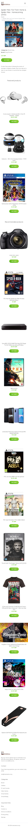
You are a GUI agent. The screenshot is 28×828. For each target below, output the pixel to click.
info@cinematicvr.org (6, 774)
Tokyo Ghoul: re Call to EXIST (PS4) (14, 689)
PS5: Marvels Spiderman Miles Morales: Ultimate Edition (14, 299)
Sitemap (3, 817)
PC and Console (5, 788)
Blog (2, 806)
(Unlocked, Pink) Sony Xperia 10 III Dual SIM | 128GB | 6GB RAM (14, 432)
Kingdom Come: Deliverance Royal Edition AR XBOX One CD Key (14, 645)
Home (2, 17)
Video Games (4, 791)
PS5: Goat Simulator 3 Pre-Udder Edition (14, 520)
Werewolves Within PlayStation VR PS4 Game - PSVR (14, 204)
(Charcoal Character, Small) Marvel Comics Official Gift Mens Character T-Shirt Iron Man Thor (14, 608)
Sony (13, 50)
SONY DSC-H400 (14, 255)
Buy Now (6, 60)
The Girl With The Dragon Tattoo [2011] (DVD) (14, 563)
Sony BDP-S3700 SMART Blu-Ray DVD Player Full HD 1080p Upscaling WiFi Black (14, 344)
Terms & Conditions (6, 811)
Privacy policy (4, 814)
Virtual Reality (4, 796)
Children (3, 785)
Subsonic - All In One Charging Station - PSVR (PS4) (14, 159)
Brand (9, 50)
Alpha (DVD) (14, 388)
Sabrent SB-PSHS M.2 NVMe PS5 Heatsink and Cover (14, 733)
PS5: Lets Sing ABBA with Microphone (14, 476)
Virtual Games (4, 793)
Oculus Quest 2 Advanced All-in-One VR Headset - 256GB (14, 114)
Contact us (4, 809)
